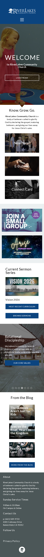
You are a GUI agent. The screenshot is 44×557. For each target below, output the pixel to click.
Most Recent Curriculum (22, 306)
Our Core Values (22, 362)
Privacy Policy (11, 540)
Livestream (22, 78)
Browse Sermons (22, 316)
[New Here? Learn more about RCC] (22, 152)
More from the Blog (22, 465)
